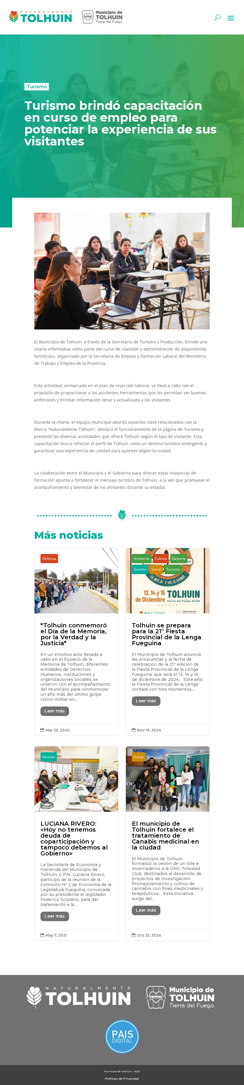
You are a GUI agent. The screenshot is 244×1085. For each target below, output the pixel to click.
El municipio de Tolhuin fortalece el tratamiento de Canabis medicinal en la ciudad (167, 843)
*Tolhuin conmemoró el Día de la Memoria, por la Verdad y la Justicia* (76, 641)
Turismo (36, 86)
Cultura (161, 558)
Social (156, 569)
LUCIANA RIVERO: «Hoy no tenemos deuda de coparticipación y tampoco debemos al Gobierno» (76, 843)
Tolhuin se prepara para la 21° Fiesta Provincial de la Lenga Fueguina (167, 641)
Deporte (179, 558)
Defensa (49, 558)
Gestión (140, 569)
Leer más (55, 711)
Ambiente (142, 558)
